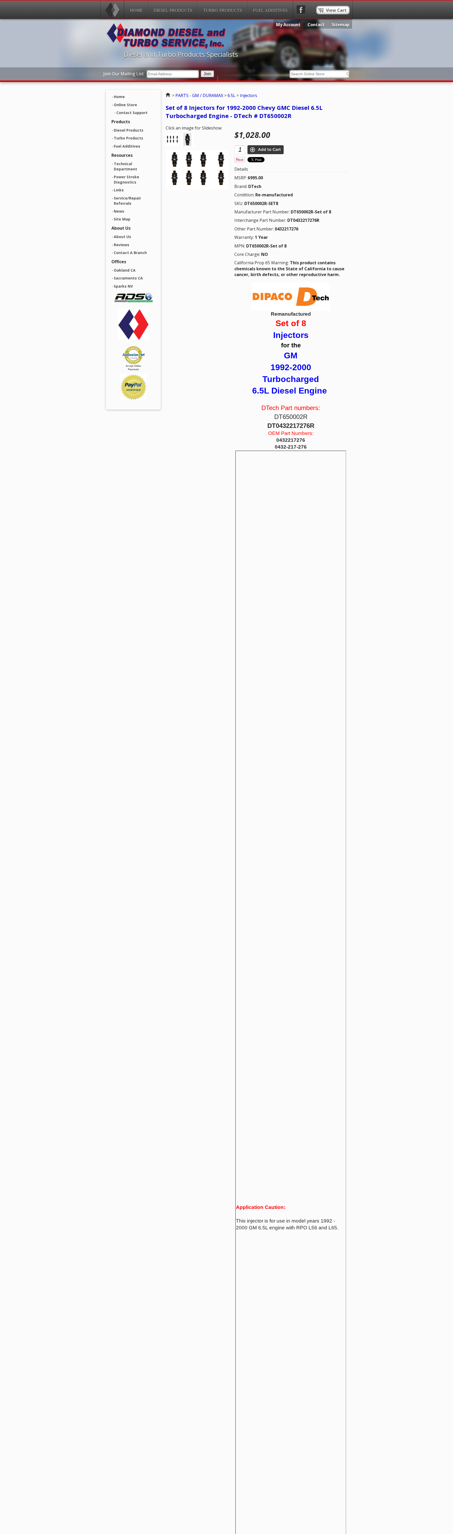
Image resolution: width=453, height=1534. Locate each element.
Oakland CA (125, 270)
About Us (122, 236)
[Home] (112, 10)
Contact (316, 25)
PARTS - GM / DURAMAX (199, 95)
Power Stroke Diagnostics (126, 179)
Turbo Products (222, 10)
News (119, 211)
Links (119, 189)
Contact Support (132, 112)
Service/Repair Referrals (127, 201)
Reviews (121, 244)
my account (288, 25)
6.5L (231, 95)
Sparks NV (123, 286)
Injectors (248, 95)
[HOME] (166, 47)
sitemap (340, 25)
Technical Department (125, 166)
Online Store (125, 104)
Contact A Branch (130, 252)
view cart (336, 10)
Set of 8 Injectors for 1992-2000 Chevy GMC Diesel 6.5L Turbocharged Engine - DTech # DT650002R (244, 112)
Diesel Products (173, 10)
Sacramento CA (128, 278)
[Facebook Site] (301, 10)
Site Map (122, 219)
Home (136, 10)
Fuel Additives (270, 10)
